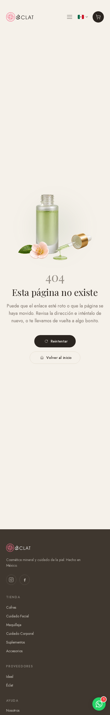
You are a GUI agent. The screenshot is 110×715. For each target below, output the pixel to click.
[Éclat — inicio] (20, 17)
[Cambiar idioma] (83, 17)
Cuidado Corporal (20, 633)
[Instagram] (11, 580)
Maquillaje (13, 624)
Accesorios (14, 651)
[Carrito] (98, 17)
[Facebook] (24, 580)
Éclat (9, 685)
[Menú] (69, 17)
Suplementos (15, 642)
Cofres (11, 607)
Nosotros (12, 710)
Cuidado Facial (17, 616)
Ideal (9, 676)
